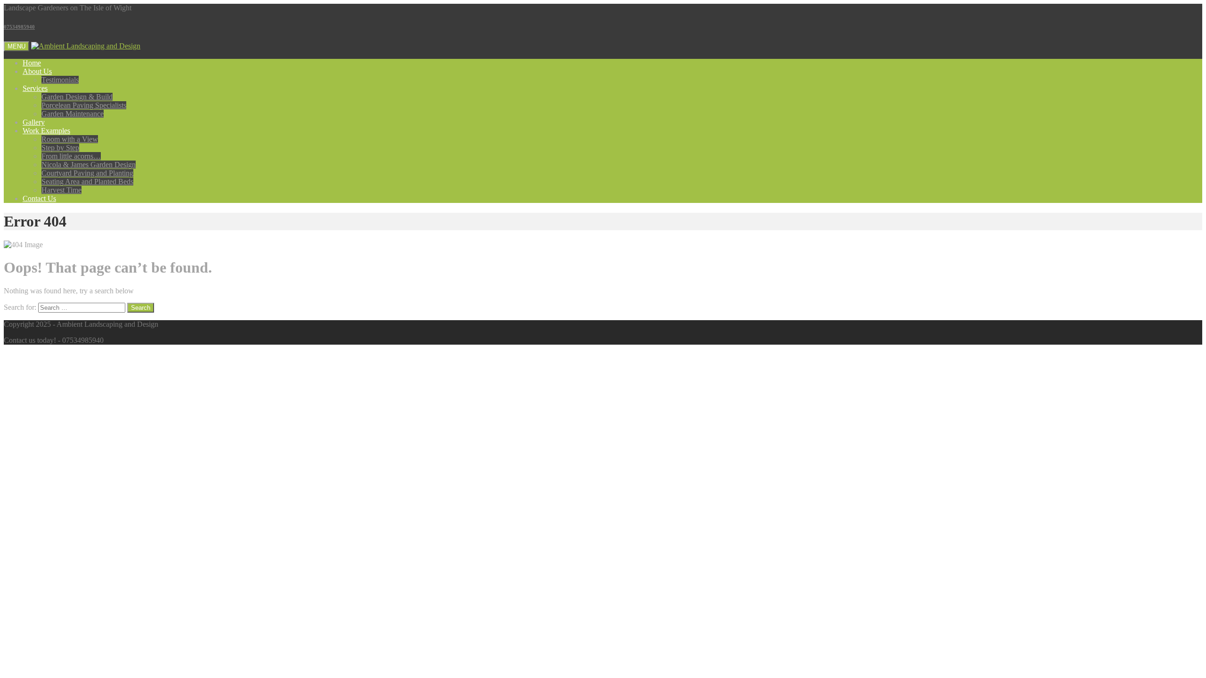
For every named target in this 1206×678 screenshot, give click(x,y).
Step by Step (60, 148)
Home (32, 63)
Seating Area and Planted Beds (87, 182)
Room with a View (69, 139)
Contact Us (39, 198)
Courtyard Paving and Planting (87, 173)
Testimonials (60, 80)
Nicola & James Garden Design (88, 165)
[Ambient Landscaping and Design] (85, 46)
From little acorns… (71, 156)
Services (35, 88)
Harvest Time (61, 190)
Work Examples (46, 131)
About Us (37, 71)
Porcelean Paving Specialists (83, 105)
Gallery (34, 122)
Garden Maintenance (72, 114)
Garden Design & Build (77, 97)
